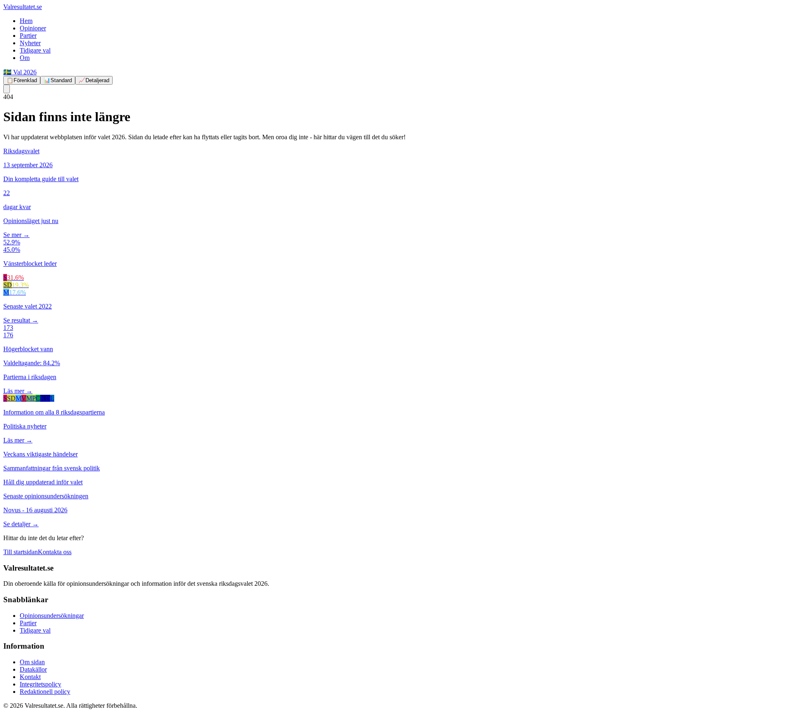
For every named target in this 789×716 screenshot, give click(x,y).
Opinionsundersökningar (52, 615)
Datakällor (33, 669)
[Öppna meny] (6, 89)
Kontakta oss (55, 551)
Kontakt (30, 676)
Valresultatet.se (22, 6)
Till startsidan (20, 551)
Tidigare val (35, 50)
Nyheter (30, 42)
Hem (26, 20)
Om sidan (32, 661)
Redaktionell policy (45, 691)
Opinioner (33, 28)
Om (25, 57)
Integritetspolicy (40, 684)
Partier (28, 35)
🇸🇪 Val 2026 (20, 72)
